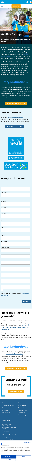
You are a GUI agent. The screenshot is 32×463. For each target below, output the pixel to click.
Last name (4, 192)
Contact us (5, 403)
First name (4, 186)
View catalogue (14, 127)
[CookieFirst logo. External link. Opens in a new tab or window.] (1, 444)
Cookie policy (21, 412)
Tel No (3, 221)
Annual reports (6, 412)
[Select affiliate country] (31, 2)
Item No (3, 235)
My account (5, 415)
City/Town (4, 207)
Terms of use (21, 403)
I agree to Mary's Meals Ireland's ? (15, 294)
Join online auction (16, 104)
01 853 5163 (6, 432)
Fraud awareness (22, 410)
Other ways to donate (8, 405)
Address (3, 201)
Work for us (5, 408)
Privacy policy (21, 408)
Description (4, 241)
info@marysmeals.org (7, 437)
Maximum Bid (5, 247)
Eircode (3, 213)
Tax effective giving (23, 415)
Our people (5, 410)
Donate (16, 6)
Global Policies (22, 405)
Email (2, 227)
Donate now (16, 392)
